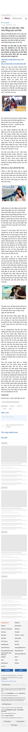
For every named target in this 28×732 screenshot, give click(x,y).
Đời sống (3, 635)
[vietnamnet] (7, 19)
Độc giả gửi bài (20, 721)
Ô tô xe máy (4, 641)
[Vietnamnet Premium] (5, 623)
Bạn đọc (17, 644)
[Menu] (2, 18)
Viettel (4, 408)
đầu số (10, 408)
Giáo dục (3, 632)
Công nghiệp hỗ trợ (20, 647)
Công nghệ (6, 22)
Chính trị (17, 622)
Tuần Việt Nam (5, 647)
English (3, 657)
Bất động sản (4, 644)
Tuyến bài (7, 670)
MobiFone (19, 406)
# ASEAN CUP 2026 (17, 18)
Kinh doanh (18, 625)
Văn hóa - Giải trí (19, 635)
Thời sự (3, 625)
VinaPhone (12, 406)
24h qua (3, 666)
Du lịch (17, 641)
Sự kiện (21, 670)
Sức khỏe (3, 638)
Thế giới (17, 632)
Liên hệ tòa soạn (6, 684)
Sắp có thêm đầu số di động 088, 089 (13, 64)
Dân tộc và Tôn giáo (6, 629)
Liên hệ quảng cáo (6, 704)
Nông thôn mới (19, 650)
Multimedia (4, 663)
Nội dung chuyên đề (20, 653)
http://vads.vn (9, 715)
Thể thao (17, 629)
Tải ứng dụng (7, 721)
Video (16, 660)
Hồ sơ (16, 657)
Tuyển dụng (14, 725)
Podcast (17, 663)
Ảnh (2, 660)
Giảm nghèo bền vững (7, 650)
